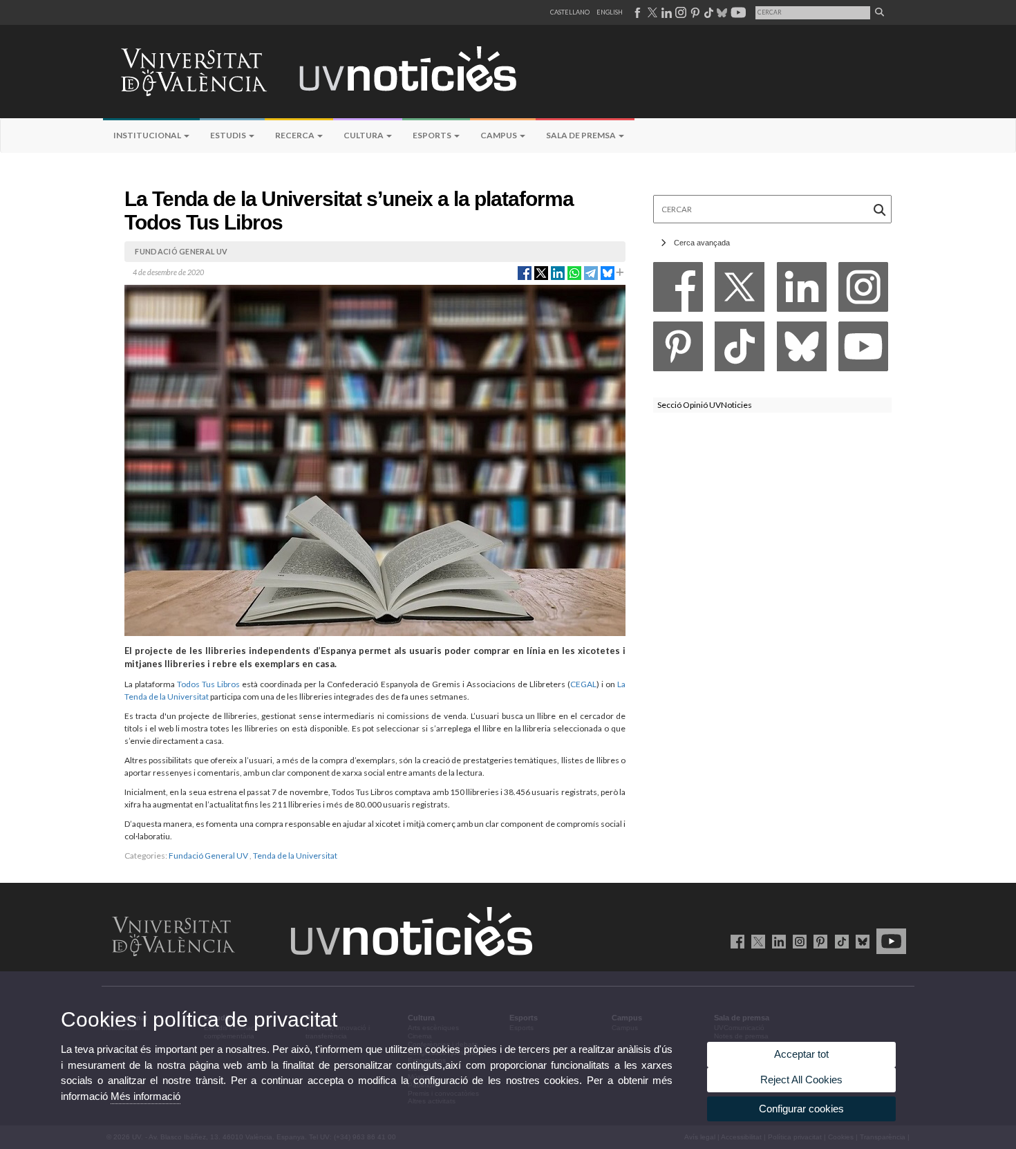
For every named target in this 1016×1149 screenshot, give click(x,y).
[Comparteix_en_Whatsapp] (574, 271)
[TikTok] (739, 350)
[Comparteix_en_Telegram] (591, 271)
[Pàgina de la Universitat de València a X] (651, 12)
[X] (739, 291)
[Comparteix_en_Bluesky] (607, 271)
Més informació (145, 1096)
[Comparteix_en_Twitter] (541, 271)
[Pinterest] (678, 350)
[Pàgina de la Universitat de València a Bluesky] (720, 12)
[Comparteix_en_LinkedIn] (557, 271)
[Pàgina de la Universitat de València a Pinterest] (693, 12)
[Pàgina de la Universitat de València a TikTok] (708, 12)
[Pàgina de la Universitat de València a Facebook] (637, 12)
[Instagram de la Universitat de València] (797, 941)
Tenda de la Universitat (295, 855)
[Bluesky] (802, 350)
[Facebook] (678, 291)
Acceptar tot (801, 1054)
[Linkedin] (802, 291)
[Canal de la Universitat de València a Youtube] (737, 12)
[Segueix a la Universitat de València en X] (755, 941)
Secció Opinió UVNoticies (704, 405)
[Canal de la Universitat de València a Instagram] (680, 12)
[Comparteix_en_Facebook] (524, 271)
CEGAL (583, 684)
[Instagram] (863, 291)
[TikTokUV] (838, 941)
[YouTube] (863, 350)
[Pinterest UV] (818, 941)
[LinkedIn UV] (776, 941)
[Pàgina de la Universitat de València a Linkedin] (665, 12)
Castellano (570, 12)
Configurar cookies (801, 1108)
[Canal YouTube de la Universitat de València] (889, 941)
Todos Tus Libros (208, 684)
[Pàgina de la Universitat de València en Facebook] (735, 941)
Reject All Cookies (801, 1079)
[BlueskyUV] (860, 941)
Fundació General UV (208, 855)
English (609, 12)
